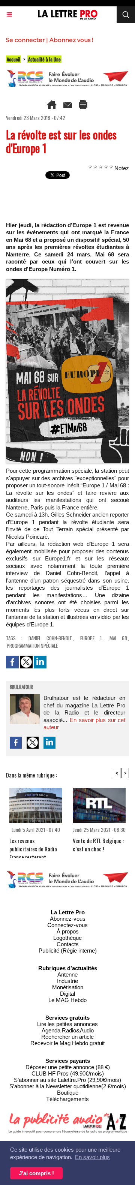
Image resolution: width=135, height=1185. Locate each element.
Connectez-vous (67, 925)
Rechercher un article (67, 1037)
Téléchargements (67, 1099)
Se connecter (25, 39)
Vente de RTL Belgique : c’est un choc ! (98, 844)
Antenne (67, 974)
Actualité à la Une (44, 59)
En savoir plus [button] (92, 1157)
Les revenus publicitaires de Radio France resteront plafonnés (33, 845)
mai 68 (118, 638)
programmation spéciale (32, 645)
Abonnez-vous (68, 918)
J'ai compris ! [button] (36, 1173)
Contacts (68, 944)
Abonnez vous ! (71, 39)
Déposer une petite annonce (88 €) (68, 1067)
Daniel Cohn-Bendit (50, 638)
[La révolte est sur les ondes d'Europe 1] (67, 282)
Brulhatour (21, 687)
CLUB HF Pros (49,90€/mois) (68, 1073)
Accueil (13, 59)
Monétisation (67, 987)
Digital (67, 993)
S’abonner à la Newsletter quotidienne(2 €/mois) (67, 1086)
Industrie (67, 981)
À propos (68, 931)
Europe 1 (91, 638)
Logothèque (67, 938)
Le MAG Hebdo (67, 1000)
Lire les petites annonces (67, 1024)
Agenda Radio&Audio (68, 1030)
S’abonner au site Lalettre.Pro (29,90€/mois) (67, 1080)
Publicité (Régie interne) (68, 950)
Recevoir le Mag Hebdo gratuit (67, 1043)
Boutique (67, 1092)
